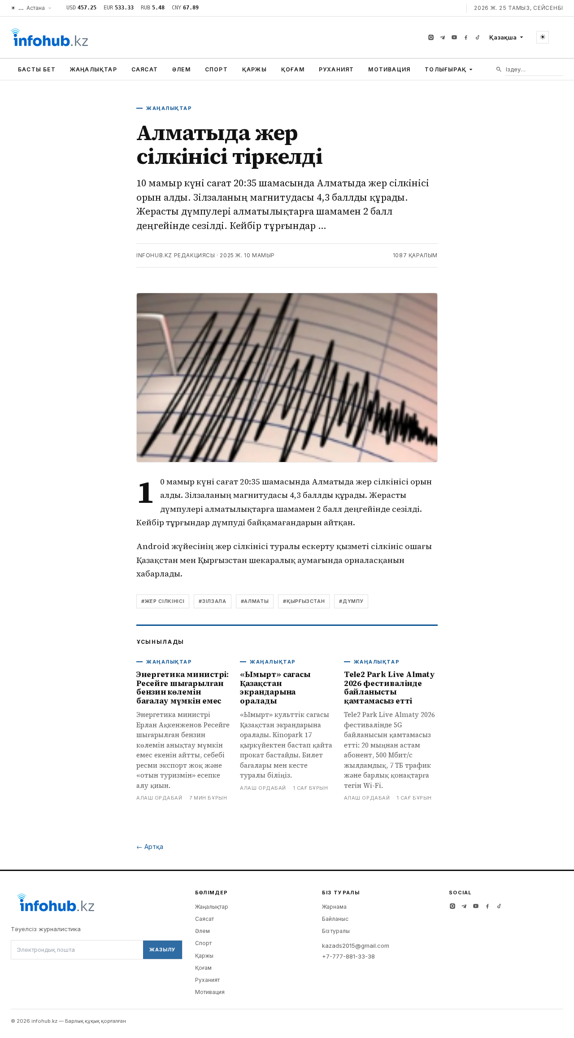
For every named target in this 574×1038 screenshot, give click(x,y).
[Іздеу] (499, 69)
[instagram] (431, 37)
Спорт (216, 69)
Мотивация (389, 69)
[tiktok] (477, 37)
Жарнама (334, 906)
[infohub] (49, 37)
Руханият (336, 69)
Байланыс (335, 918)
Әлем (181, 69)
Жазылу (162, 949)
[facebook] (466, 37)
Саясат (144, 69)
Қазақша (503, 37)
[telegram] (442, 37)
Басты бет (37, 69)
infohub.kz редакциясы (175, 255)
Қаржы (254, 69)
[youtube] (454, 37)
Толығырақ (445, 69)
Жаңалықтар (93, 69)
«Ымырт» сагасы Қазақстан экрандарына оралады (275, 687)
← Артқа (149, 846)
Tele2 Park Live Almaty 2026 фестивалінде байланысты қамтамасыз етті (389, 687)
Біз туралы (336, 931)
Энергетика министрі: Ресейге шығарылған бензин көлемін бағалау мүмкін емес (182, 687)
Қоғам (292, 69)
